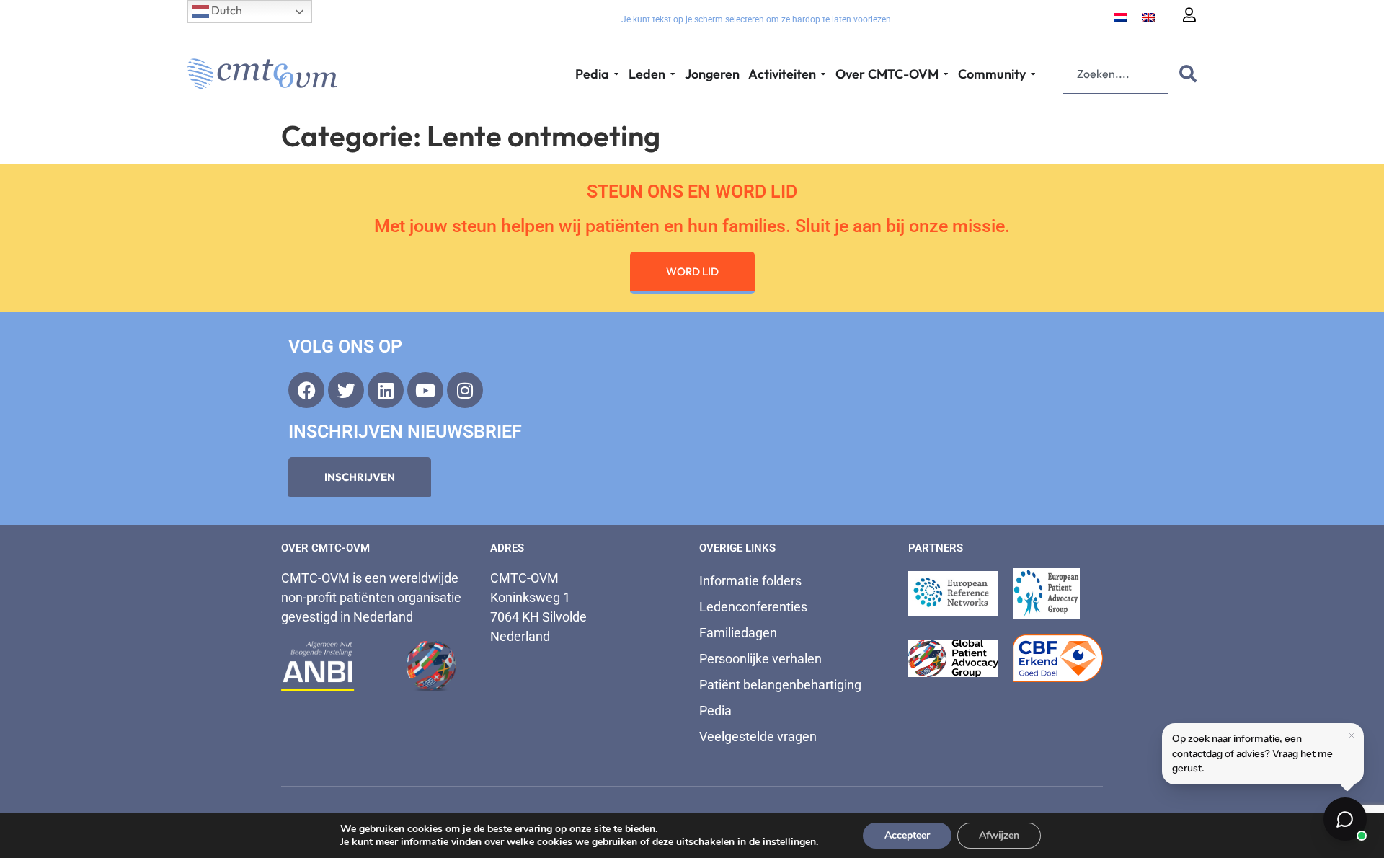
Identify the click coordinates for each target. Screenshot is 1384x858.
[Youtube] (425, 390)
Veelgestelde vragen (758, 736)
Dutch (225, 10)
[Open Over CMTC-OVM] (945, 74)
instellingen (789, 842)
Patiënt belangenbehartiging (780, 684)
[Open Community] (1033, 74)
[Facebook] (306, 390)
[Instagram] (465, 390)
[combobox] (1115, 73)
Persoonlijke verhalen (760, 658)
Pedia (715, 710)
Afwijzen (999, 835)
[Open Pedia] (616, 74)
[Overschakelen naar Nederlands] (1121, 16)
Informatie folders (750, 580)
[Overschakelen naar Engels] (1148, 16)
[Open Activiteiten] (823, 74)
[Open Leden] (672, 74)
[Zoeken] (1185, 73)
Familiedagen (738, 632)
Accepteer (907, 835)
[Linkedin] (386, 390)
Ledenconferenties (753, 606)
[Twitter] (346, 390)
